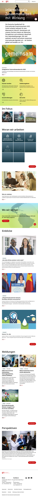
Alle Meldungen (32, 423)
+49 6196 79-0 (19, 483)
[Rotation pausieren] (35, 224)
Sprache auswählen (34, 1)
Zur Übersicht (32, 166)
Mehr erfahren (32, 462)
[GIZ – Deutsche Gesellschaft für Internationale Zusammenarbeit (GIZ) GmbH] (7, 1)
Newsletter (4, 492)
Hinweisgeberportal (27, 489)
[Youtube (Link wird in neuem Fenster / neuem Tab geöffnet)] (31, 478)
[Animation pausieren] (36, 19)
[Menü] (2, 1)
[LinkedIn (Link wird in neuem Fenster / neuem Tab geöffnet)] (26, 478)
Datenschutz (10, 489)
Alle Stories (33, 344)
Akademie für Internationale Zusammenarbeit (11, 494)
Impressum (4, 489)
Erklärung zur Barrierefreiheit (18, 492)
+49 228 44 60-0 (8, 482)
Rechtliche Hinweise (18, 489)
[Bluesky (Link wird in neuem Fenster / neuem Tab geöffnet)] (29, 478)
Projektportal (5, 220)
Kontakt (9, 492)
